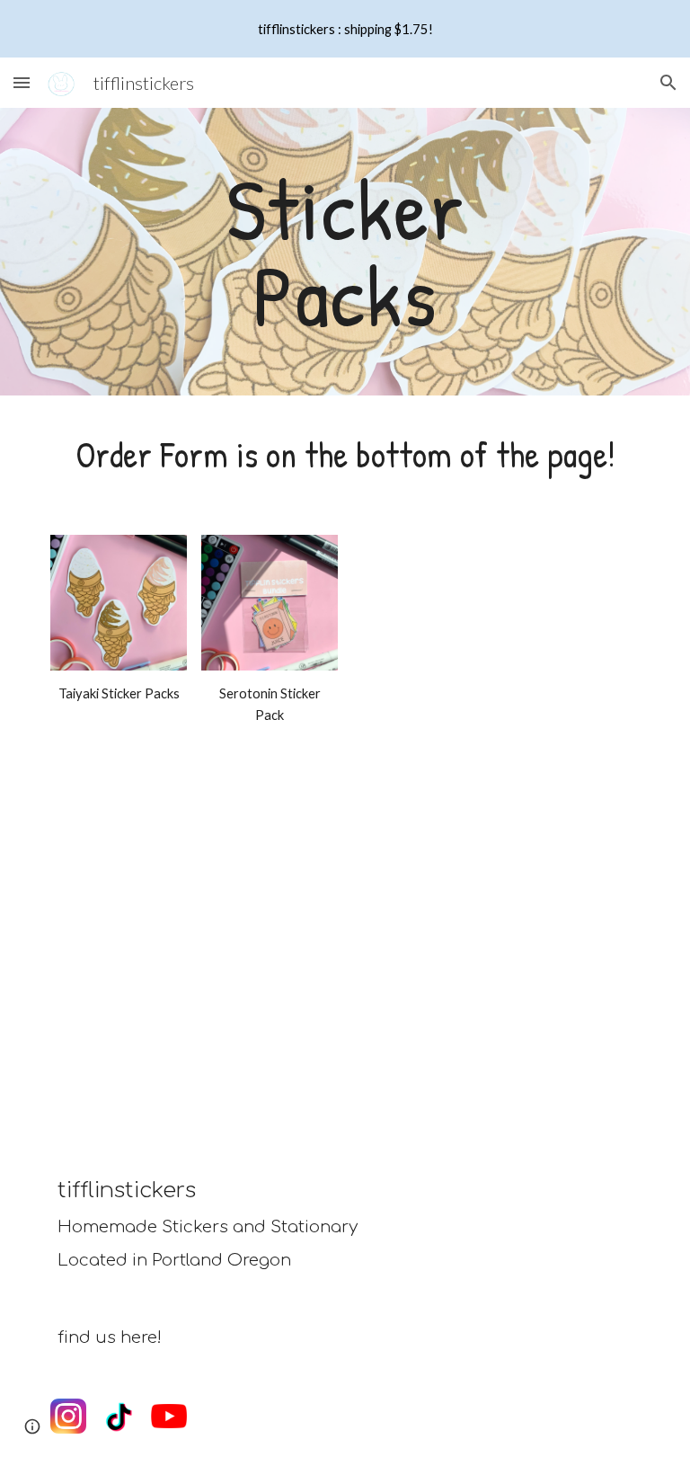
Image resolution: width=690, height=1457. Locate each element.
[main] (344, 251)
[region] (345, 29)
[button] (21, 82)
